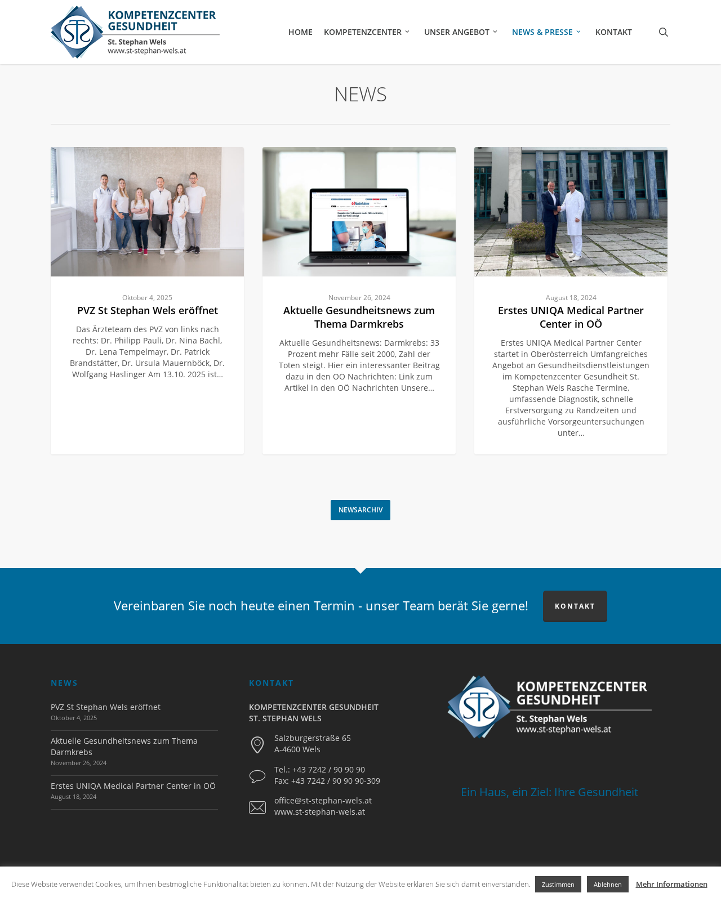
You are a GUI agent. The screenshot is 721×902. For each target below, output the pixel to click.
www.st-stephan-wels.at (319, 811)
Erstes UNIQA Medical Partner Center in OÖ (133, 785)
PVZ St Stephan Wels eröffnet (106, 707)
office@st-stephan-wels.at (323, 800)
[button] (360, 510)
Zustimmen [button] (558, 884)
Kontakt (575, 606)
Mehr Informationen (671, 884)
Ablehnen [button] (608, 884)
